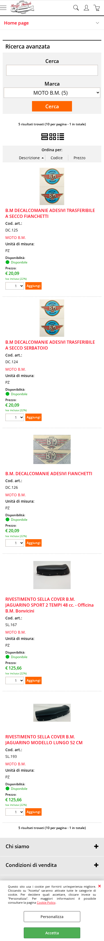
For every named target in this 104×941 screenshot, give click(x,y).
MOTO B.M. (15, 237)
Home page (16, 23)
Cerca (52, 60)
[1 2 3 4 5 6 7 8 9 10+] (15, 286)
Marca (52, 83)
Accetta (52, 932)
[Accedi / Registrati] (87, 8)
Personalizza (52, 916)
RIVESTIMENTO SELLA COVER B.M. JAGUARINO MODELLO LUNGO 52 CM (44, 740)
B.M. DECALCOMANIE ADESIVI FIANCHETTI (48, 473)
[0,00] (97, 8)
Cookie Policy (46, 902)
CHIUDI (99, 885)
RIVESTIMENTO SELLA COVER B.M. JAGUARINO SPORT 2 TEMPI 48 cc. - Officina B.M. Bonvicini (49, 605)
